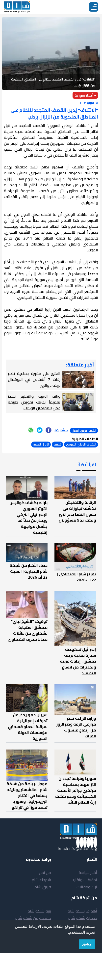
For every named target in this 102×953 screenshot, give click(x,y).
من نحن (45, 872)
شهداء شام (41, 880)
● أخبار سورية (85, 95)
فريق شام (42, 887)
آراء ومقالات (86, 887)
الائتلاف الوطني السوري (81, 444)
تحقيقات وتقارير (84, 880)
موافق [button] (87, 944)
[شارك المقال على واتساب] (30, 430)
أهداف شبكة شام (82, 911)
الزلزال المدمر (41, 444)
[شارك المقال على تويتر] (39, 430)
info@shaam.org (83, 848)
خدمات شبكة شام (82, 918)
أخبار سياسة (88, 872)
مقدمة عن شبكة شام (33, 918)
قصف (57, 444)
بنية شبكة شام (39, 911)
